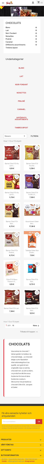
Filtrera (34, 136)
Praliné (8, 39)
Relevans (15, 136)
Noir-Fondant (11, 33)
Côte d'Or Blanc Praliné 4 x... (11, 281)
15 (13, 326)
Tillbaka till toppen (29, 331)
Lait (7, 30)
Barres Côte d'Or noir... (12, 222)
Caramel (9, 42)
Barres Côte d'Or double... (32, 165)
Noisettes (10, 36)
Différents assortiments (15, 45)
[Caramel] (21, 106)
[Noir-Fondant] (21, 81)
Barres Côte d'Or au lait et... (12, 194)
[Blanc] (21, 65)
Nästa (36, 325)
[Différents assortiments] (21, 114)
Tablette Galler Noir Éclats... (32, 251)
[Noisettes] (21, 90)
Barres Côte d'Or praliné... (12, 251)
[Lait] (21, 73)
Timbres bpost (12, 48)
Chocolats (13, 23)
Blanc (8, 27)
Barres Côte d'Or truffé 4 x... (32, 194)
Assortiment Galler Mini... (32, 222)
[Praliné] (21, 98)
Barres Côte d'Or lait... (12, 308)
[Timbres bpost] (21, 124)
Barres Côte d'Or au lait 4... (12, 165)
